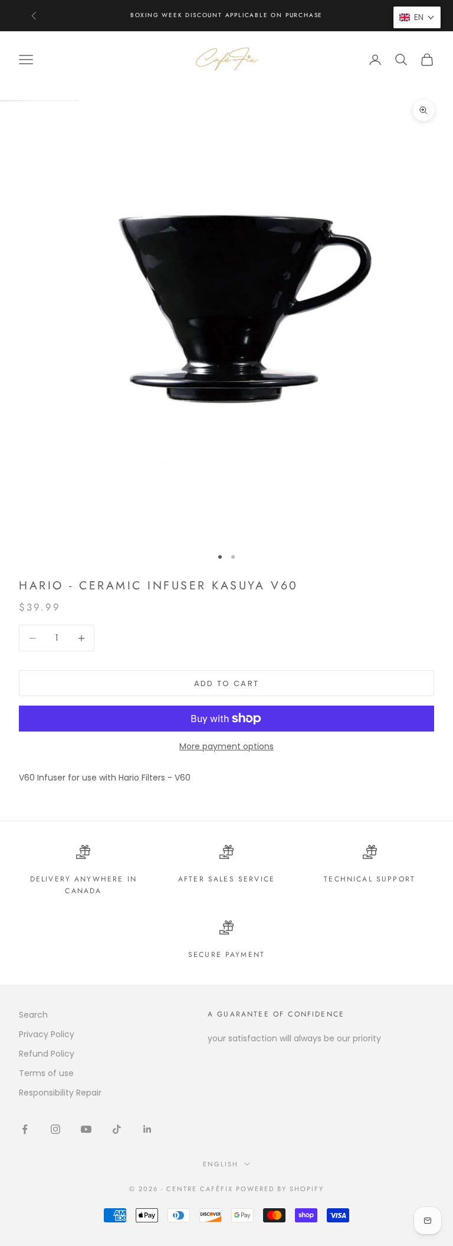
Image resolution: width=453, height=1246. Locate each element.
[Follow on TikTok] (117, 1129)
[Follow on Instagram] (55, 1129)
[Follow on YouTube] (86, 1129)
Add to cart (227, 683)
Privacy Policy (46, 1034)
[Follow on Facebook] (25, 1129)
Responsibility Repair (60, 1093)
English (220, 1164)
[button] (417, 17)
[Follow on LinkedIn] (147, 1129)
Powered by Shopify (280, 1188)
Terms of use (46, 1073)
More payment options (226, 746)
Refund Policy (46, 1054)
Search (33, 1015)
